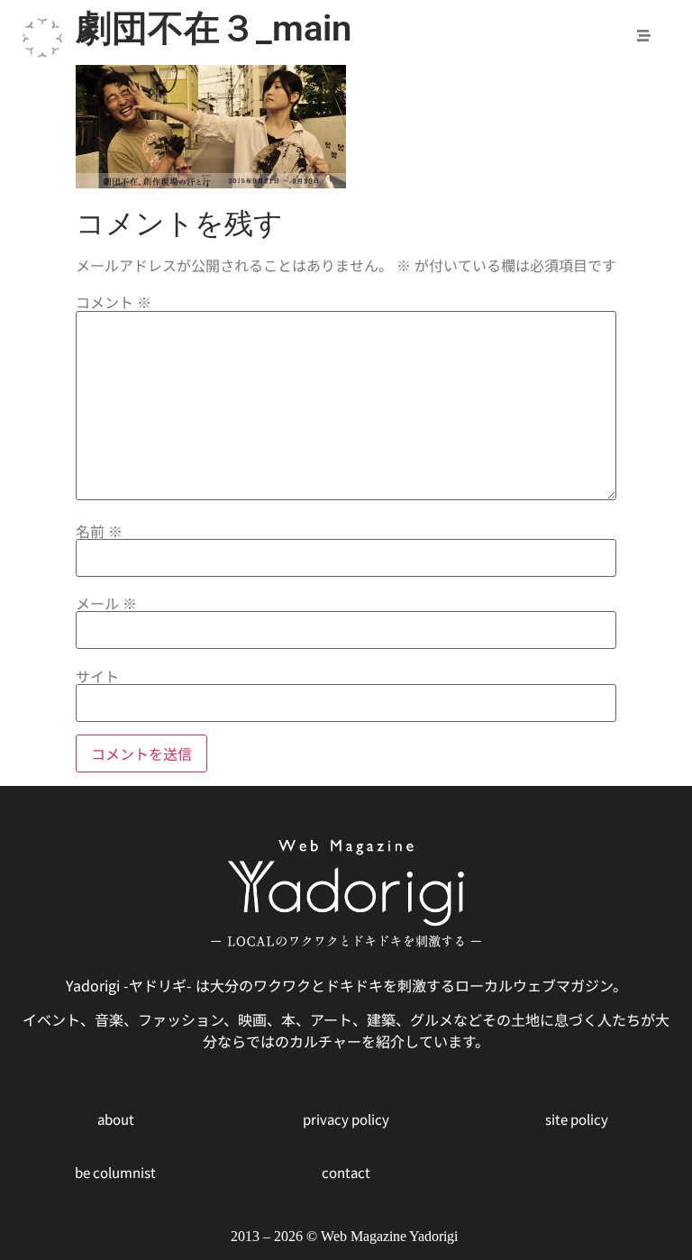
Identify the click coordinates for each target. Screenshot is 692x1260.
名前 (99, 531)
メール (106, 603)
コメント (113, 302)
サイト (97, 676)
